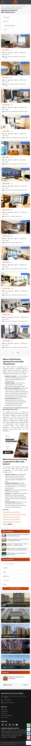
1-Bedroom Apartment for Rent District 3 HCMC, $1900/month (18, 535)
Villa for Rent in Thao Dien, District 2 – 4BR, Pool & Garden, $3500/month (18, 549)
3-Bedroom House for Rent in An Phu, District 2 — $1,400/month (17, 544)
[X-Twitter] (13, 724)
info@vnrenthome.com (9, 702)
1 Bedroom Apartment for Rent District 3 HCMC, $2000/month (18, 540)
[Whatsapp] (6, 724)
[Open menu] (2, 2)
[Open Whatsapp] (28, 725)
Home (2, 6)
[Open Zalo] (28, 729)
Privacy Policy (4, 717)
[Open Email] (28, 738)
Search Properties (15, 588)
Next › (18, 353)
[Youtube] (16, 724)
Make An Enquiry (7, 531)
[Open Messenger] (28, 733)
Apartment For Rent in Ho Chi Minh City (15, 6)
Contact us (4, 713)
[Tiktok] (9, 724)
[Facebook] (2, 724)
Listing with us (4, 711)
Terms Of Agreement (6, 715)
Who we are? (4, 709)
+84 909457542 (7, 700)
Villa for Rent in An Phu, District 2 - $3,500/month (17, 554)
